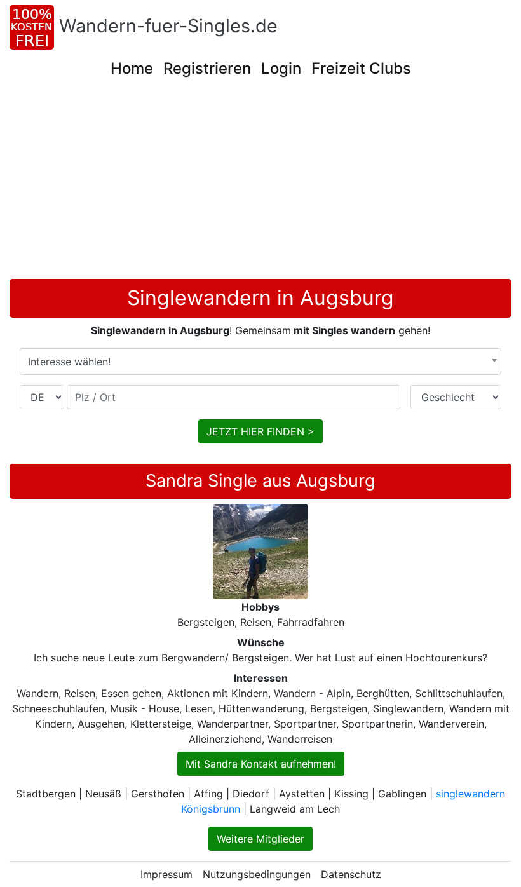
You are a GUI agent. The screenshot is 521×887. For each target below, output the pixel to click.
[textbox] (260, 361)
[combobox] (260, 361)
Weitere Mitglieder (260, 838)
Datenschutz (351, 874)
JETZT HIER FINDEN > (260, 431)
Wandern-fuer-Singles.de (168, 26)
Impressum (166, 874)
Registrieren (207, 68)
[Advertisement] (260, 184)
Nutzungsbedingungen (257, 874)
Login (281, 68)
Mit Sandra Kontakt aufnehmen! (261, 763)
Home (132, 68)
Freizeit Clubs (361, 68)
